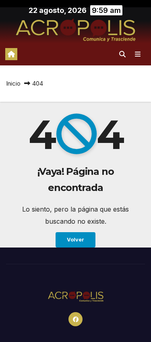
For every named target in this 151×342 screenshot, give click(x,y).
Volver (75, 240)
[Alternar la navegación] (138, 54)
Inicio (13, 83)
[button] (122, 54)
